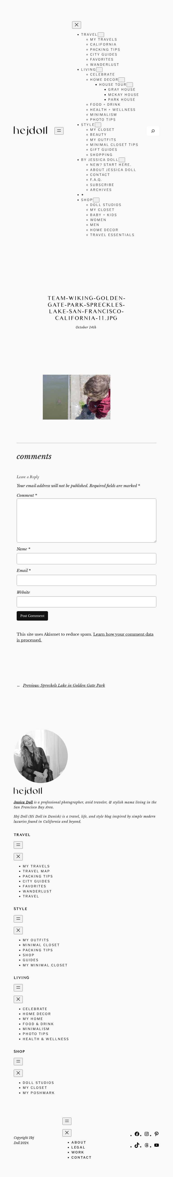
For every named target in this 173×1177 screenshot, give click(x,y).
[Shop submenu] (96, 200)
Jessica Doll (23, 802)
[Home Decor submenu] (121, 79)
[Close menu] (76, 25)
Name (23, 549)
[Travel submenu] (101, 34)
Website (23, 592)
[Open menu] (59, 131)
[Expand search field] (153, 131)
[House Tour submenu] (130, 84)
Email (24, 570)
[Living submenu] (99, 69)
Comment (27, 495)
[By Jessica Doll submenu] (122, 160)
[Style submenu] (98, 125)
